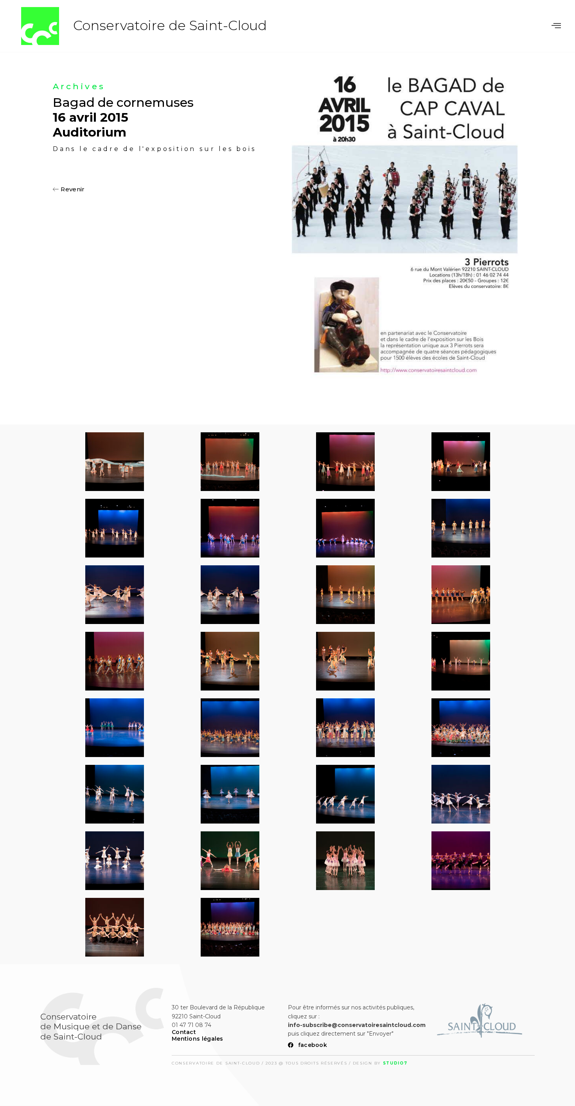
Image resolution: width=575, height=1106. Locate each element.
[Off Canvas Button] (556, 26)
